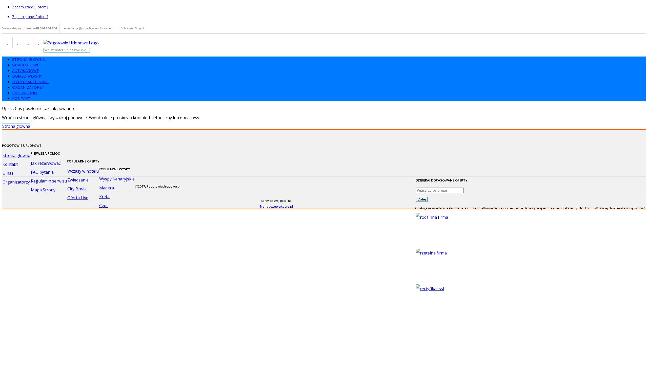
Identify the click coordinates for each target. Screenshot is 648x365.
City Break (77, 189)
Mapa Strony (43, 190)
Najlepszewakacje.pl (276, 206)
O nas (8, 173)
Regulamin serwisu (49, 181)
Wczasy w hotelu (83, 171)
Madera (106, 188)
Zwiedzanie (78, 180)
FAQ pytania (42, 172)
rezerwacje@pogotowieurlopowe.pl (88, 28)
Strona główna (16, 126)
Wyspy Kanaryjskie (117, 179)
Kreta (104, 196)
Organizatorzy (16, 182)
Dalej (422, 199)
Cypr (103, 205)
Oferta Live (77, 197)
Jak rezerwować (46, 163)
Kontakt (10, 164)
